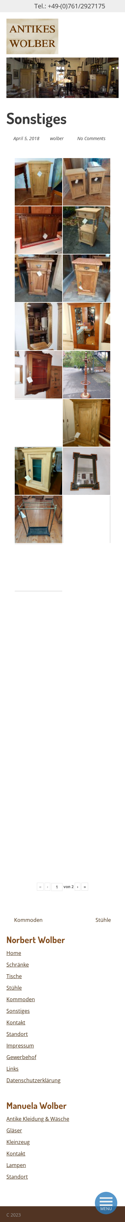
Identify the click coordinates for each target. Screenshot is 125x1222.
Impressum (20, 1045)
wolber (57, 138)
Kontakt (15, 1022)
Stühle (104, 919)
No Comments (91, 138)
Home (13, 953)
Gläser (14, 1130)
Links (12, 1068)
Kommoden (28, 919)
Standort (17, 1034)
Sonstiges (18, 1010)
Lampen (16, 1165)
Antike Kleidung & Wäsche (37, 1118)
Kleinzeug (18, 1142)
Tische (14, 976)
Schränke (17, 964)
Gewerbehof (21, 1057)
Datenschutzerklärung (33, 1080)
